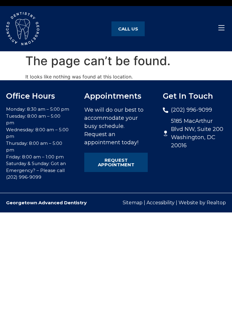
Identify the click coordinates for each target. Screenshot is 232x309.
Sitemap (133, 202)
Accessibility (161, 202)
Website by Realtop (202, 202)
